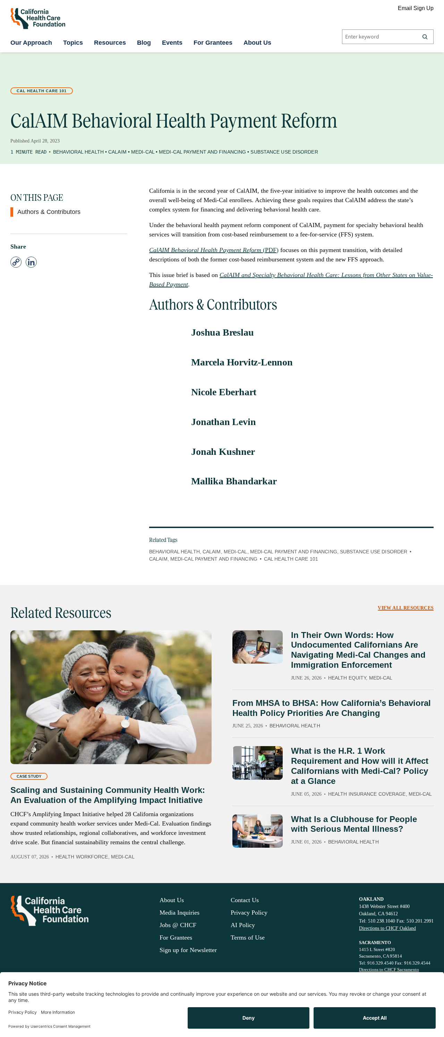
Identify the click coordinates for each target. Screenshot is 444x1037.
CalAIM (117, 152)
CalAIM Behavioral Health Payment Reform (206, 250)
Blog (144, 42)
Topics (73, 42)
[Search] (425, 37)
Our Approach (31, 42)
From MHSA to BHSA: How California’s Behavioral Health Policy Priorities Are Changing (331, 708)
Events (172, 42)
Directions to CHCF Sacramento (389, 969)
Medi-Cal (142, 152)
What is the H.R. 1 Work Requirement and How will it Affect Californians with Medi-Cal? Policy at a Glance (359, 765)
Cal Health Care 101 (42, 91)
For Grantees (213, 42)
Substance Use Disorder (284, 152)
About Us (257, 42)
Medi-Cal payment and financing (213, 559)
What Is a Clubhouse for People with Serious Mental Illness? (354, 824)
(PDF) (271, 250)
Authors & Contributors (48, 211)
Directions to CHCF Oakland (387, 928)
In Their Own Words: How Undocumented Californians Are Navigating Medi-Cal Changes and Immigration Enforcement (358, 649)
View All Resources (406, 608)
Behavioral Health (78, 152)
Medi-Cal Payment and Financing (202, 152)
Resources (110, 42)
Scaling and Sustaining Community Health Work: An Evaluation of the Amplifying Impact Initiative (107, 795)
